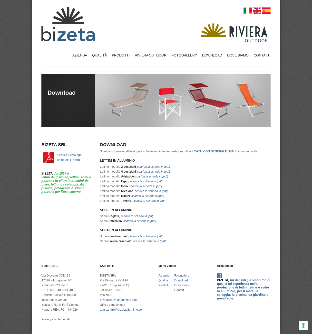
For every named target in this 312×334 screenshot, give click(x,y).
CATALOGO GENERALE (210, 151)
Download (212, 55)
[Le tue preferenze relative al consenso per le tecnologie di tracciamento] (303, 325)
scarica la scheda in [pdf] (153, 166)
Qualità (99, 55)
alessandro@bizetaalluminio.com (122, 309)
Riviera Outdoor (150, 55)
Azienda (79, 55)
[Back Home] (68, 24)
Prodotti (121, 55)
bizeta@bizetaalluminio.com (118, 300)
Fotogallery (184, 55)
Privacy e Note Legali (55, 319)
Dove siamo (238, 55)
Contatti (262, 55)
